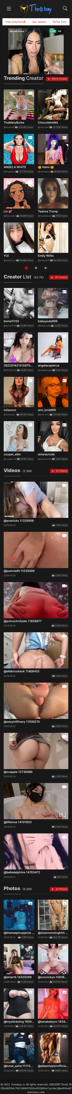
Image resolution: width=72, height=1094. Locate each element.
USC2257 (55, 1084)
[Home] (36, 8)
